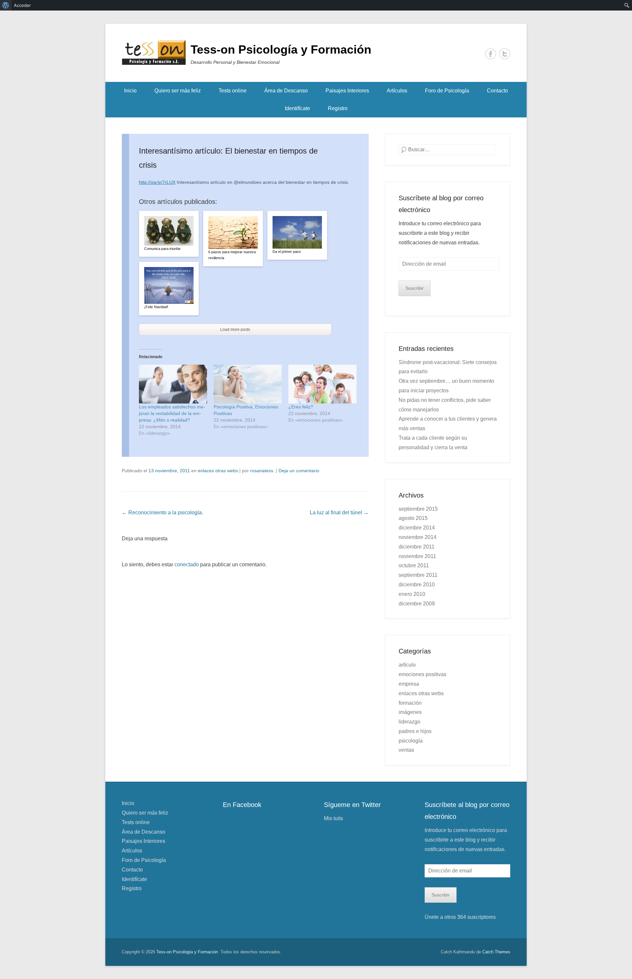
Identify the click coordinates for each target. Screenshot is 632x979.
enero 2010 (412, 594)
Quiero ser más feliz (177, 90)
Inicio (130, 90)
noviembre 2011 (417, 556)
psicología (411, 741)
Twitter (504, 53)
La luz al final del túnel (339, 512)
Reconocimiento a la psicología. (162, 512)
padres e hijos (415, 731)
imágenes (410, 712)
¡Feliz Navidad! (156, 307)
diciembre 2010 (417, 584)
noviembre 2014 (417, 537)
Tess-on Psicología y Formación (281, 49)
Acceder (22, 5)
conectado (186, 564)
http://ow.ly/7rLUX (157, 182)
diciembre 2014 (417, 527)
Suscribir (415, 288)
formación (410, 703)
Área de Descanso (286, 90)
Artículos (397, 90)
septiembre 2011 (418, 575)
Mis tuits (333, 818)
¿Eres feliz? (300, 406)
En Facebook (242, 804)
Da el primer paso (287, 252)
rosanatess (261, 470)
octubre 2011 (414, 565)
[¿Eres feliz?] (322, 384)
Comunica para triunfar (162, 249)
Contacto (497, 90)
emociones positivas (422, 674)
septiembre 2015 (418, 509)
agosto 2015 (413, 518)
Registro (338, 108)
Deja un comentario (298, 470)
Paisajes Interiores (347, 90)
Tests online (233, 90)
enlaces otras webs (218, 470)
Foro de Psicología (447, 90)
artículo (407, 665)
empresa (409, 684)
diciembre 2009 (417, 603)
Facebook (490, 53)
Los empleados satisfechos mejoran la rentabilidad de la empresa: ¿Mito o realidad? (172, 413)
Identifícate (297, 108)
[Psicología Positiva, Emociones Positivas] (248, 384)
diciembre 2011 (416, 547)
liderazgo (409, 721)
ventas (406, 750)
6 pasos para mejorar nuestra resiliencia (232, 255)
